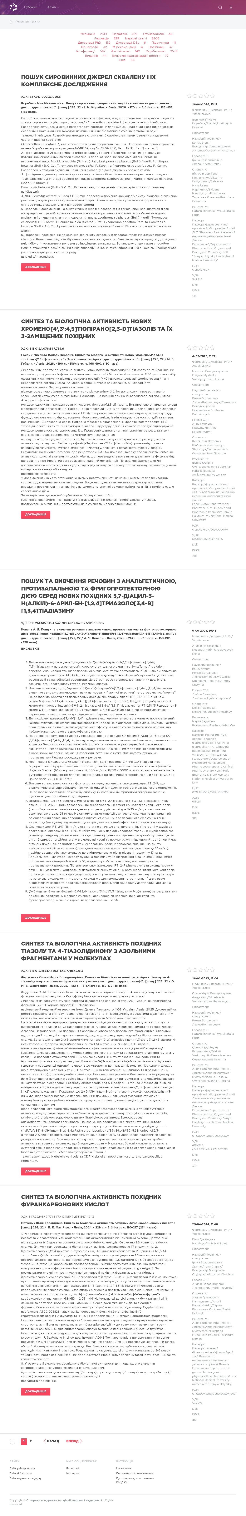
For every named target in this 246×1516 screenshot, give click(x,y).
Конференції (85, 51)
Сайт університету (22, 1468)
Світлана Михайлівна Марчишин (207, 185)
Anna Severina (216, 453)
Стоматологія (153, 34)
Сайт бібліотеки (21, 1473)
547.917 (197, 279)
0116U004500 (201, 1136)
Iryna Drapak (212, 164)
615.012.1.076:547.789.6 (207, 539)
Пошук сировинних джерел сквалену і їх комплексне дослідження (88, 81)
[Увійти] (231, 7)
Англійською (120, 51)
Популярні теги (25, 22)
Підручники (160, 43)
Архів (51, 7)
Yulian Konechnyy (220, 712)
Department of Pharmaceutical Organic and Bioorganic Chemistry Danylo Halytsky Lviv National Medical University (213, 512)
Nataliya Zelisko (215, 475)
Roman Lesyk (211, 402)
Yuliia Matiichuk (217, 1243)
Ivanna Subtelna (219, 467)
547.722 (197, 1403)
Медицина (88, 34)
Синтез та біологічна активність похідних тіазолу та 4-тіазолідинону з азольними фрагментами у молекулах (91, 951)
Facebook (73, 1468)
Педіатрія (120, 34)
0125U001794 (220, 530)
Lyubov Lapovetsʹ (219, 698)
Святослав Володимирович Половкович (214, 406)
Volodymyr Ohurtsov (219, 1274)
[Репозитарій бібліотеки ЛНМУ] (13, 7)
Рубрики (30, 7)
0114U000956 (220, 792)
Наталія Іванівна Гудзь (207, 211)
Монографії (89, 47)
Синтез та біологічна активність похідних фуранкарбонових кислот (91, 1201)
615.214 (196, 802)
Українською (155, 51)
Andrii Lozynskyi (221, 1288)
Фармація (101, 38)
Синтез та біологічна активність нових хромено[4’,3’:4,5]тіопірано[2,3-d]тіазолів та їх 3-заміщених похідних (96, 329)
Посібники (156, 47)
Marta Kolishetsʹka (222, 725)
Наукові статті (136, 38)
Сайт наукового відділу (26, 1478)
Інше (122, 60)
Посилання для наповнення (134, 1473)
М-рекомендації (124, 47)
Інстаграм (73, 1473)
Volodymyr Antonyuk (220, 151)
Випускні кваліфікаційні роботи (136, 56)
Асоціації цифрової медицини (79, 1500)
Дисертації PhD (89, 43)
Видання (91, 56)
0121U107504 (200, 270)
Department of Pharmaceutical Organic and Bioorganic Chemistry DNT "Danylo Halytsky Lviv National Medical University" (213, 252)
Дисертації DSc (127, 43)
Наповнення (124, 1468)
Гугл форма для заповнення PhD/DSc (135, 1480)
